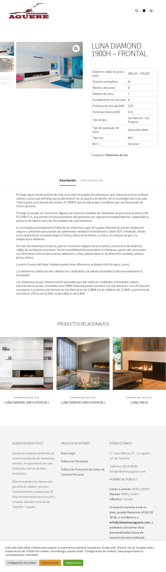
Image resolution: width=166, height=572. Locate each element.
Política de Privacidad (74, 461)
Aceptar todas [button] (73, 563)
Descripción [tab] (68, 180)
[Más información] (144, 11)
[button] (76, 48)
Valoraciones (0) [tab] (92, 180)
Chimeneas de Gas (116, 155)
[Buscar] (136, 11)
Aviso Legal (68, 453)
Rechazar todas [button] (50, 563)
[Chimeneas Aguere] (28, 11)
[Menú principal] (151, 11)
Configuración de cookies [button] (21, 563)
